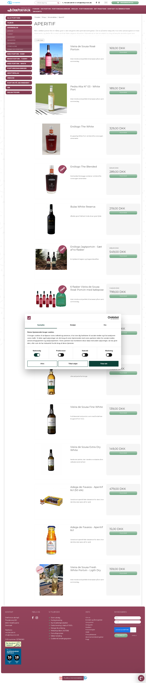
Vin (8, 88)
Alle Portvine (13, 18)
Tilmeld (121, 635)
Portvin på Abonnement (18, 83)
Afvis (42, 364)
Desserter (11, 40)
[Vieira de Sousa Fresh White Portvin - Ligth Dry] (51, 581)
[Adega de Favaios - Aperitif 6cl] (51, 541)
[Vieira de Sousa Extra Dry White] (51, 461)
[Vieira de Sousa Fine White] (51, 421)
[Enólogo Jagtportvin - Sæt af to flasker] (51, 261)
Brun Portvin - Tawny (17, 59)
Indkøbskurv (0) (126, 2)
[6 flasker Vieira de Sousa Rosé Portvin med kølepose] (51, 301)
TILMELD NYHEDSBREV (73, 678)
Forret (10, 34)
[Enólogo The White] (51, 140)
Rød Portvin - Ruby (16, 54)
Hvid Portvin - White (16, 64)
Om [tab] (105, 325)
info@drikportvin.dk (84, 3)
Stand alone (12, 46)
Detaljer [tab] (73, 325)
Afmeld (134, 635)
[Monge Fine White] (51, 381)
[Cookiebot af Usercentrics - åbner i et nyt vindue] (109, 317)
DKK (106, 2)
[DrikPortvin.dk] (18, 10)
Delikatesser (13, 92)
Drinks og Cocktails (15, 49)
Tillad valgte (73, 364)
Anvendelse (12, 28)
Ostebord (11, 43)
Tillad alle (103, 364)
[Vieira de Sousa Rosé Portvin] (51, 60)
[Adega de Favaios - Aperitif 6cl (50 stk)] (51, 501)
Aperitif (10, 31)
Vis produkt (123, 52)
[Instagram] (99, 3)
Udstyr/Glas (13, 73)
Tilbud (10, 23)
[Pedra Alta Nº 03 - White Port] (51, 100)
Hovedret (11, 37)
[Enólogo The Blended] (51, 180)
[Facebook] (96, 3)
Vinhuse (10, 78)
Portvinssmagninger (17, 68)
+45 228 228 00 (69, 3)
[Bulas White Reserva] (51, 221)
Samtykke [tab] (41, 325)
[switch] (61, 355)
